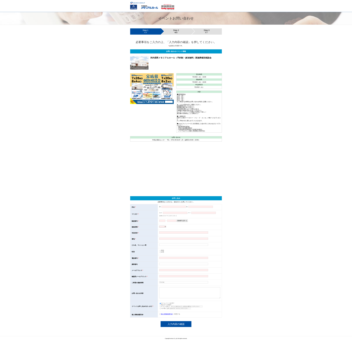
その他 (163, 308)
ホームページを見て (167, 303)
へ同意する (170, 314)
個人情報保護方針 (167, 314)
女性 (162, 252)
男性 (162, 250)
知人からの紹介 (166, 304)
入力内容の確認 (176, 324)
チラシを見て (165, 306)
